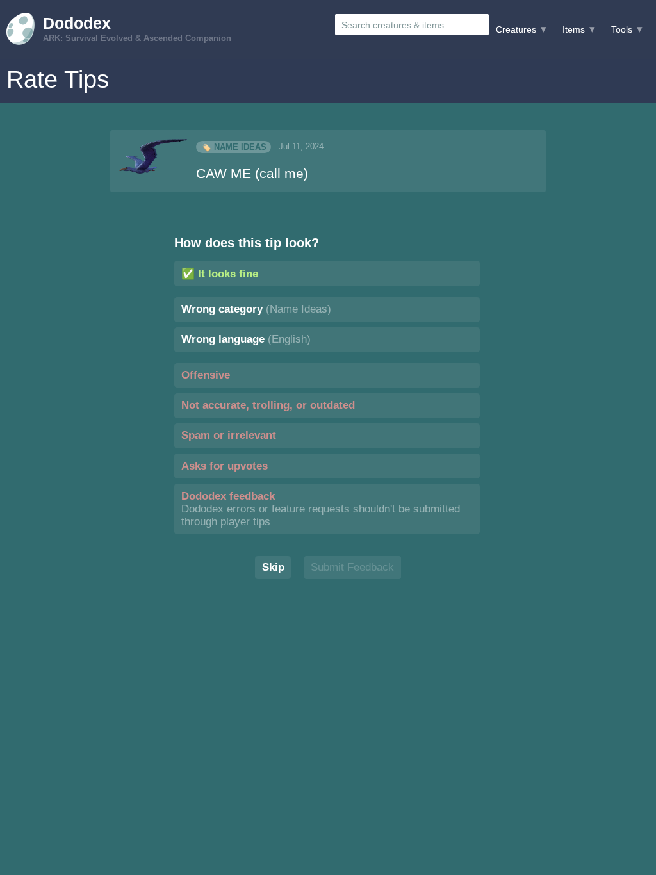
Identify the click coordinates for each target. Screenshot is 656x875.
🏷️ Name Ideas (233, 146)
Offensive (205, 375)
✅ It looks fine (219, 274)
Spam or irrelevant (228, 435)
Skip (273, 567)
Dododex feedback (320, 509)
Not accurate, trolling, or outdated (268, 405)
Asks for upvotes (224, 466)
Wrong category (256, 309)
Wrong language (246, 339)
